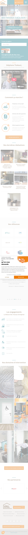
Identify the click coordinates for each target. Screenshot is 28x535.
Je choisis (7, 277)
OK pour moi (21, 277)
